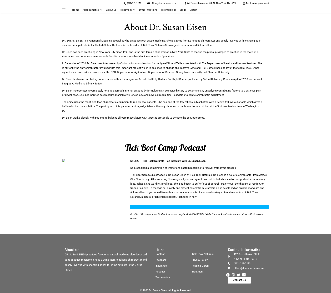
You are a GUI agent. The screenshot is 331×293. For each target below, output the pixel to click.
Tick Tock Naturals (201, 174)
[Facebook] (228, 275)
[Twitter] (238, 275)
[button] (64, 10)
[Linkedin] (244, 275)
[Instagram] (233, 275)
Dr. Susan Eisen (177, 174)
